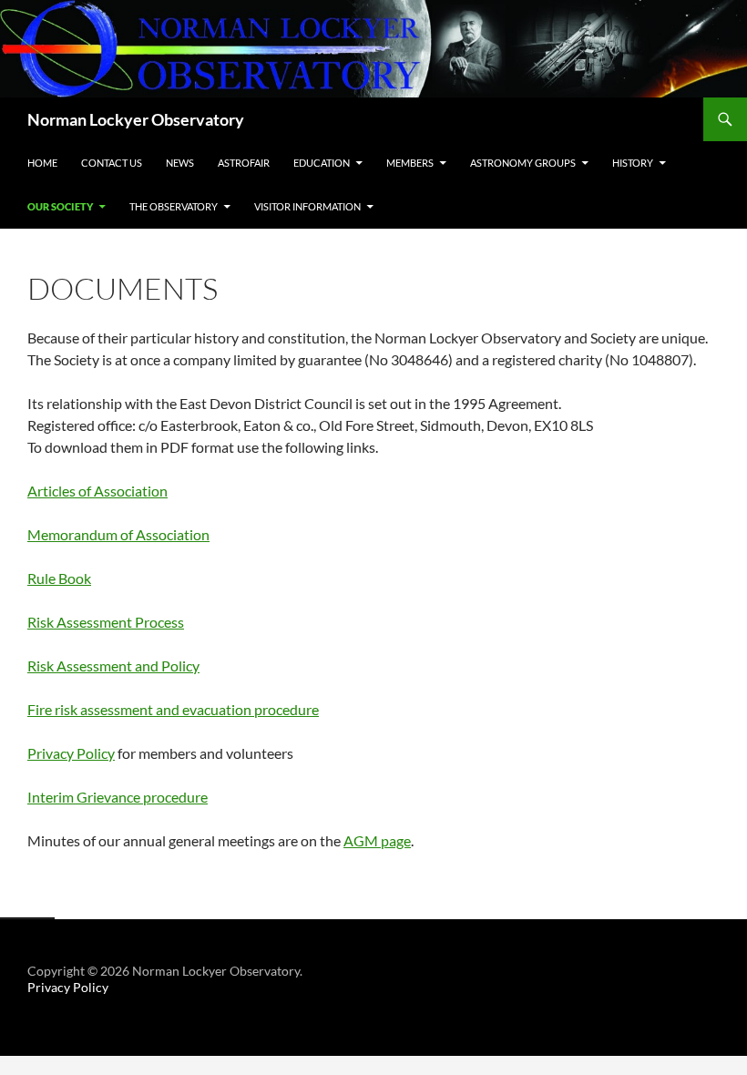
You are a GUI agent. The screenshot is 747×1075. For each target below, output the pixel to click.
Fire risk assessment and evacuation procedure (173, 709)
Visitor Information (307, 206)
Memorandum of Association (118, 534)
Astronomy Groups (523, 163)
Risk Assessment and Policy (113, 665)
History (632, 163)
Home (42, 163)
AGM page (377, 840)
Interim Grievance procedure (117, 796)
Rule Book (59, 578)
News (180, 163)
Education (321, 163)
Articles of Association (97, 490)
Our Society (60, 206)
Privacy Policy (71, 753)
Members (410, 163)
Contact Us (111, 163)
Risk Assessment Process (105, 621)
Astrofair (244, 163)
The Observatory (173, 206)
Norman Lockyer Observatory (135, 119)
